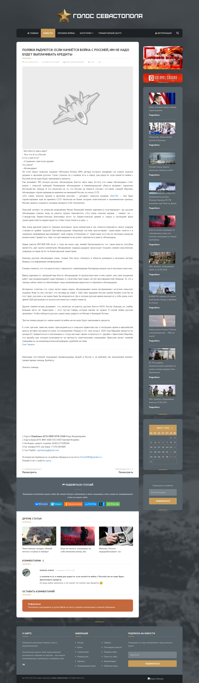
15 (171, 447)
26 (159, 457)
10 (151, 447)
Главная (33, 33)
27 (163, 457)
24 (151, 457)
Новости (48, 33)
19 (159, 452)
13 (163, 447)
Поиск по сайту (110, 656)
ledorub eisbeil (47, 570)
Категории (86, 33)
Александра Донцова (74, 62)
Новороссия (83, 656)
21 (167, 452)
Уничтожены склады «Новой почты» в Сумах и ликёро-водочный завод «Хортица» (37, 551)
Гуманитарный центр (109, 33)
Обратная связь (111, 666)
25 (155, 457)
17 (151, 452)
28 (167, 457)
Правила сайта (110, 652)
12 (159, 447)
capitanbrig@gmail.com (48, 450)
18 (155, 452)
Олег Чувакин (28, 344)
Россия (80, 642)
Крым (80, 647)
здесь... (49, 460)
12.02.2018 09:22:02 (31, 62)
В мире (56, 62)
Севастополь (83, 652)
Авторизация (164, 33)
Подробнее (154, 115)
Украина (81, 661)
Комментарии (110, 661)
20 (163, 452)
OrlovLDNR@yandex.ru (91, 457)
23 (175, 452)
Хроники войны (66, 33)
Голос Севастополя (60, 678)
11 (155, 447)
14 (167, 447)
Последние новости (113, 647)
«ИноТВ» (114, 195)
